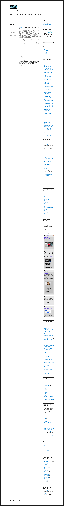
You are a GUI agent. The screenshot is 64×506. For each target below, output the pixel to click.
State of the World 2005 (46, 199)
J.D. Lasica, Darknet (46, 352)
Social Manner (14, 35)
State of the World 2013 (46, 472)
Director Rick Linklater (46, 83)
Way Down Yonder (46, 50)
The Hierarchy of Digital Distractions (48, 129)
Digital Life (45, 389)
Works (32, 14)
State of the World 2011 (46, 204)
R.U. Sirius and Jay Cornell (47, 380)
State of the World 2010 (46, 203)
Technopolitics (45, 52)
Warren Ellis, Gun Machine (47, 112)
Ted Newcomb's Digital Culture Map (48, 126)
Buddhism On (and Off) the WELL (48, 68)
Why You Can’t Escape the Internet (48, 135)
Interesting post (21, 27)
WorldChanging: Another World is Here (48, 113)
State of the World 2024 (46, 482)
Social (12, 24)
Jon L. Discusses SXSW (46, 95)
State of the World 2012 (46, 471)
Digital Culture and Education (47, 388)
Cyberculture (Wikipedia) (47, 122)
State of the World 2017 (46, 209)
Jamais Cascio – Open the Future (47, 92)
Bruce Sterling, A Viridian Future (47, 66)
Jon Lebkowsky (14, 10)
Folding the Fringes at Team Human (48, 161)
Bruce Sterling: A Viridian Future (47, 461)
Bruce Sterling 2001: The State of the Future (49, 194)
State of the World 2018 (46, 210)
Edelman (13, 32)
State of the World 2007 (46, 467)
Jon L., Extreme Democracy (47, 96)
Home (11, 14)
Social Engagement (12, 34)
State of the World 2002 (46, 196)
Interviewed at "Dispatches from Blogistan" (49, 163)
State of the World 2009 (46, 202)
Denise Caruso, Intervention (47, 82)
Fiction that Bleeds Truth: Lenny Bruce (48, 55)
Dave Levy (11, 32)
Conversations (14, 31)
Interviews (41, 14)
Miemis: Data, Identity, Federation (48, 144)
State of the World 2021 (46, 212)
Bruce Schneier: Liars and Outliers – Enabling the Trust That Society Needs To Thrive (48, 65)
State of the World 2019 (46, 211)
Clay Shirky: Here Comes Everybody (48, 72)
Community (13, 28)
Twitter (44, 445)
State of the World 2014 (46, 206)
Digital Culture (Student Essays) (47, 123)
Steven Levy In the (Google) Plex (47, 109)
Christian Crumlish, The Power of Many (48, 69)
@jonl (13, 14)
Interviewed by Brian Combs (47, 164)
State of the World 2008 (46, 468)
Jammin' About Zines (46, 93)
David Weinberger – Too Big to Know (48, 78)
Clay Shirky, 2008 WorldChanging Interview (49, 71)
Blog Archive (21, 14)
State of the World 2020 (46, 478)
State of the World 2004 (46, 465)
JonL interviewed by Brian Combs (48, 172)
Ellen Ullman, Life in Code (47, 88)
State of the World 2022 (46, 213)
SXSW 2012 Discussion (46, 110)
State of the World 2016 (46, 475)
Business (11, 28)
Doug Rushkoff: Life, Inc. (47, 85)
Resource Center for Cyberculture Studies (48, 125)
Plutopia (46, 237)
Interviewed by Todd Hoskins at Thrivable (49, 428)
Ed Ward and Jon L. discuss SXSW (48, 348)
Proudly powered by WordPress (17, 502)
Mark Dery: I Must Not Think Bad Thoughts (49, 362)
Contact (16, 14)
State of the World (36, 14)
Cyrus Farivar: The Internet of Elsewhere (48, 338)
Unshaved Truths (27, 14)
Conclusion (11, 31)
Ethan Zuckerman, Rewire (47, 89)
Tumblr (44, 444)
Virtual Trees (45, 49)
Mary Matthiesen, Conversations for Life (48, 102)
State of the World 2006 (46, 200)
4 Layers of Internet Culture (47, 385)
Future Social (45, 184)
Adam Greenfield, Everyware (47, 63)
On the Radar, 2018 (46, 53)
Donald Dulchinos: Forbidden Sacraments (49, 345)
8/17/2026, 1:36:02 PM (47, 238)
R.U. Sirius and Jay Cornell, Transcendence (49, 105)
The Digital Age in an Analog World (48, 128)
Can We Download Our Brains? (47, 121)
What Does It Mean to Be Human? (48, 133)
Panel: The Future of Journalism (47, 366)
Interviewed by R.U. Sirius (47, 427)
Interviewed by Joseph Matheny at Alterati (49, 165)
